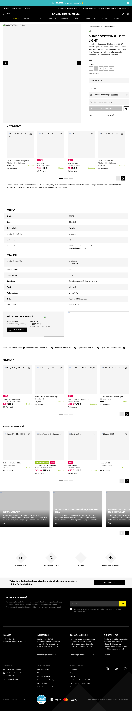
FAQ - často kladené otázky (80, 683)
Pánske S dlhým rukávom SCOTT (38, 347)
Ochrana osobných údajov (46, 680)
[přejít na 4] (66, 178)
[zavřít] (128, 3)
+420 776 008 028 (90, 8)
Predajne (6, 8)
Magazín (73, 673)
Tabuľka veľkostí (94, 73)
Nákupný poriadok (43, 676)
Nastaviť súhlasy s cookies (46, 687)
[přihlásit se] (123, 14)
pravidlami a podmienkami (50, 607)
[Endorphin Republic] (66, 14)
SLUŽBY (116, 19)
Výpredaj (15, 19)
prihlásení (114, 95)
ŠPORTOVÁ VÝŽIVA (91, 19)
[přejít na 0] (61, 178)
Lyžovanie (52, 19)
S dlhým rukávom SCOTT (64, 347)
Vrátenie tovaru (42, 673)
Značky (104, 19)
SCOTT (71, 216)
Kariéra (27, 8)
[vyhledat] (4, 14)
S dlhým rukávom (109, 27)
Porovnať (13, 169)
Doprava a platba (43, 669)
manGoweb (124, 699)
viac (90, 60)
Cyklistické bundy (96, 27)
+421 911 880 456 (124, 8)
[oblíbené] (9, 14)
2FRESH (102, 699)
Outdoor (64, 19)
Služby (72, 676)
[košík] (128, 14)
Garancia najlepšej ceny (103, 102)
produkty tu (77, 3)
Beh (40, 19)
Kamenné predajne (14, 669)
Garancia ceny (42, 683)
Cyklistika (27, 19)
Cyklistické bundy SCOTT (87, 347)
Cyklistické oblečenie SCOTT (111, 347)
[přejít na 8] (71, 178)
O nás (72, 687)
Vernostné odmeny (13, 679)
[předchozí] (118, 178)
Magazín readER (17, 8)
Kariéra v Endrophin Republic (80, 680)
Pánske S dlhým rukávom (12, 347)
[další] (123, 178)
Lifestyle (77, 19)
